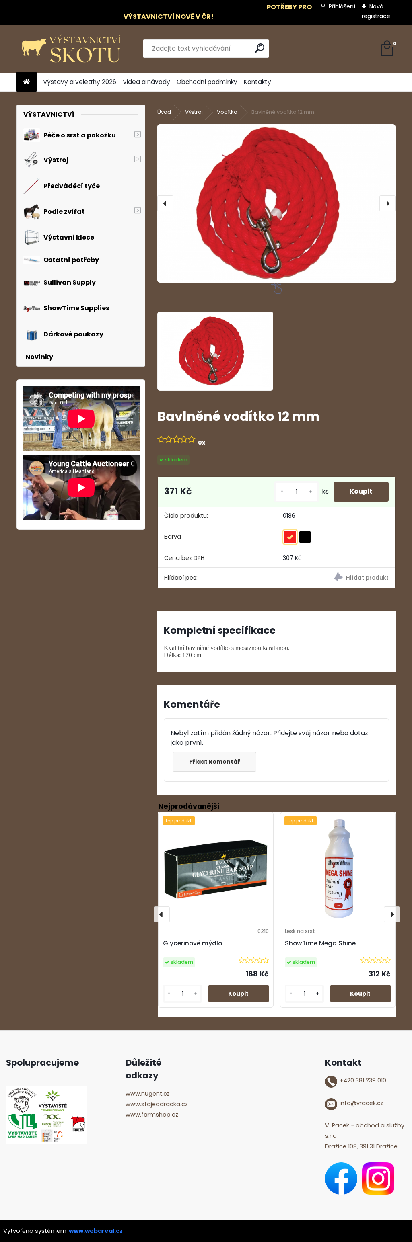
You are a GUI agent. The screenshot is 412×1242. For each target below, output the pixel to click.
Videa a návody (146, 82)
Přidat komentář (214, 762)
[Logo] (71, 49)
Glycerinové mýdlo (192, 943)
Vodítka (227, 112)
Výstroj (194, 112)
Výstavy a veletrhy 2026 (79, 82)
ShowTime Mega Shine (320, 943)
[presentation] (165, 203)
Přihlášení (342, 6)
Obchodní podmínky (207, 82)
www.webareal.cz (96, 1231)
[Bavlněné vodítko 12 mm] (276, 203)
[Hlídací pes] (336, 578)
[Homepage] (26, 82)
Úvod (164, 112)
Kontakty (257, 82)
